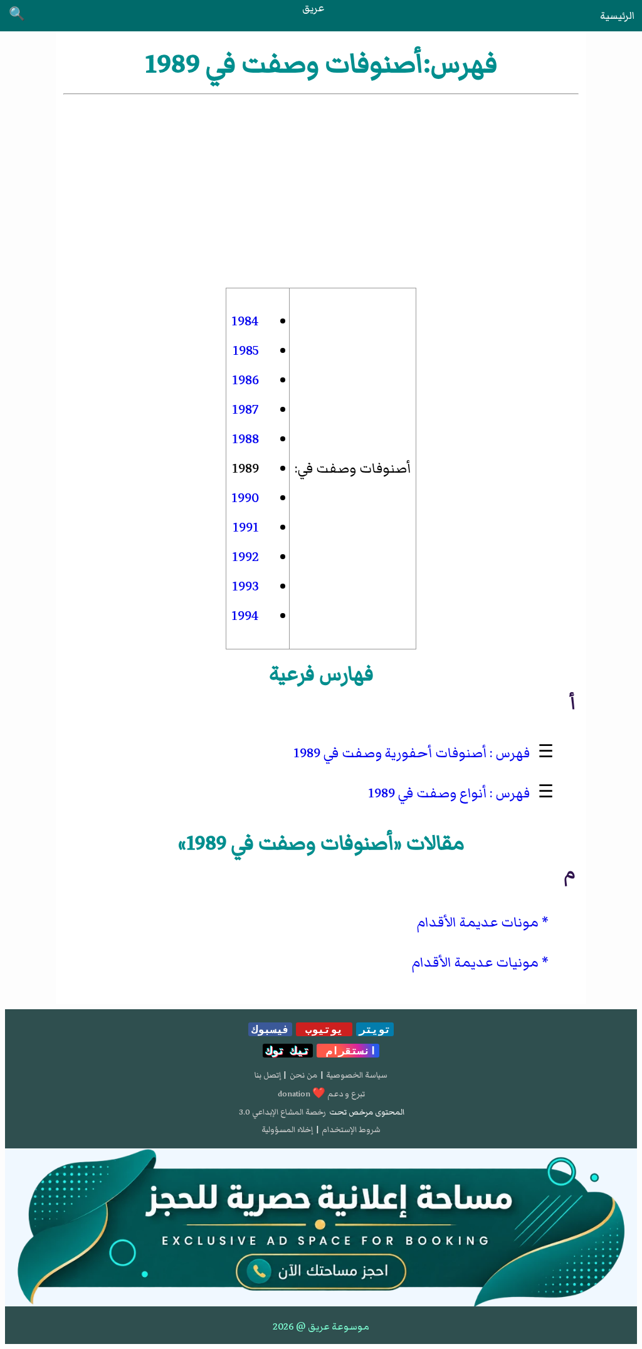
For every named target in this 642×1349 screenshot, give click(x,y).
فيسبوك (270, 1029)
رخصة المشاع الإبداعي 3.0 (282, 1112)
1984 (245, 321)
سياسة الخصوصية (356, 1075)
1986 (245, 380)
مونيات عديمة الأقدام (475, 962)
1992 (245, 557)
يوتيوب (324, 1029)
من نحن (303, 1075)
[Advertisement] (321, 191)
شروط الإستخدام (351, 1129)
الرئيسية (617, 16)
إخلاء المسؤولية (287, 1129)
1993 (245, 586)
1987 (245, 409)
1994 (245, 616)
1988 (245, 439)
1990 (245, 498)
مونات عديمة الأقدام (478, 922)
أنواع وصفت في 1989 (427, 793)
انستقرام (348, 1050)
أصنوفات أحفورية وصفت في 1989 (390, 753)
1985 (246, 350)
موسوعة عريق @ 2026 (321, 1326)
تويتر (375, 1029)
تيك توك (288, 1050)
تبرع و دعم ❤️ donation (321, 1094)
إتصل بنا (268, 1075)
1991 (246, 527)
